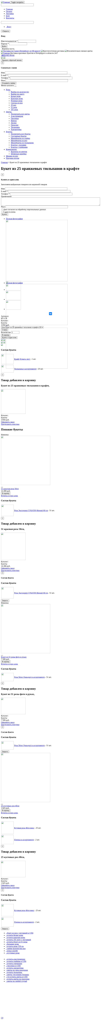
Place (3, 80)
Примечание (6, 196)
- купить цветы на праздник (17, 979)
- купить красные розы (15, 937)
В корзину (5, 335)
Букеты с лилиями (18, 145)
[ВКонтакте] (50, 313)
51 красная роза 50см (10, 489)
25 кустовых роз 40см (10, 806)
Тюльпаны (15, 127)
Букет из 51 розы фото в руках (13, 657)
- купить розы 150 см (15, 946)
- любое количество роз (15, 948)
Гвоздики (15, 118)
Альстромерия (17, 116)
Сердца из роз (17, 103)
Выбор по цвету (17, 94)
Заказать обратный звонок (12, 60)
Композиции (11, 149)
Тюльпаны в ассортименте (25, 369)
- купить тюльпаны (14, 972)
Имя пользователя (9, 41)
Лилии (14, 123)
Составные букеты (18, 136)
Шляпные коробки (18, 154)
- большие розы (12, 944)
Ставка (4, 330)
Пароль (5, 44)
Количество (6, 332)
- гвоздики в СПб (13, 966)
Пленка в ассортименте (24, 840)
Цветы (9, 112)
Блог (8, 16)
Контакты (10, 18)
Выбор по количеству (20, 92)
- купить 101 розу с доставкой (18, 940)
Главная (9, 9)
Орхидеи (14, 125)
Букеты (9, 132)
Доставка (10, 14)
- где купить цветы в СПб (16, 977)
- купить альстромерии (15, 959)
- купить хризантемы (15, 968)
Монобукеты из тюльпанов (22, 143)
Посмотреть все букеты (20, 134)
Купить (4, 214)
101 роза (14, 110)
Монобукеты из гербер (20, 138)
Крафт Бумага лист (22, 359)
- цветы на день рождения (17, 970)
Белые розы (16, 96)
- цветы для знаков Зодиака (17, 975)
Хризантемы (16, 129)
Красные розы (17, 98)
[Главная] (5, 2)
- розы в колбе (12, 951)
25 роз (13, 105)
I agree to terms (9, 212)
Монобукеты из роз (19, 140)
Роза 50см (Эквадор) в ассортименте (29, 677)
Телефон (5, 78)
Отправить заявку (8, 83)
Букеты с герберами (19, 147)
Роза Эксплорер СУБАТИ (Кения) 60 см (31, 510)
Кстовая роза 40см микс (24, 828)
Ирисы (14, 121)
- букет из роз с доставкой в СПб (19, 933)
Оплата (9, 11)
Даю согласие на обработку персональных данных (24, 209)
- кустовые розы (12, 953)
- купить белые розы (14, 935)
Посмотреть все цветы (20, 114)
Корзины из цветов (19, 152)
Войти (4, 46)
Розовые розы (16, 101)
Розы (8, 90)
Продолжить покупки (10, 424)
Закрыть (5, 601)
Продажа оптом (12, 158)
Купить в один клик (9, 337)
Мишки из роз (12, 156)
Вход (8, 27)
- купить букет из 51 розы (16, 942)
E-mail (4, 75)
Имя (3, 73)
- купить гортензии (14, 963)
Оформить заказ (7, 422)
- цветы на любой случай (16, 981)
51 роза (14, 107)
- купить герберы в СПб (16, 961)
